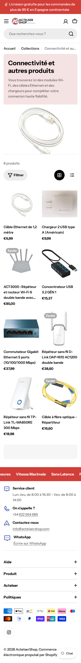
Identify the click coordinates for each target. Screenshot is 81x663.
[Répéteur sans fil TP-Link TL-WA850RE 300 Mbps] (21, 394)
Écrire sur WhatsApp (30, 543)
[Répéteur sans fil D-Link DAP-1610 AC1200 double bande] (59, 328)
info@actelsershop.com (31, 529)
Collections (30, 48)
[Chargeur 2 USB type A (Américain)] (59, 204)
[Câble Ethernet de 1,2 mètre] (21, 204)
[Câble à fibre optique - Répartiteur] (59, 394)
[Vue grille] (59, 175)
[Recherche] (71, 34)
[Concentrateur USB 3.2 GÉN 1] (59, 263)
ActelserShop (26, 649)
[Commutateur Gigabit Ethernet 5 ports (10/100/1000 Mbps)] (21, 328)
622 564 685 (28, 514)
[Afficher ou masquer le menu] (6, 21)
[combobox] (40, 33)
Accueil (10, 48)
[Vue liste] (72, 175)
